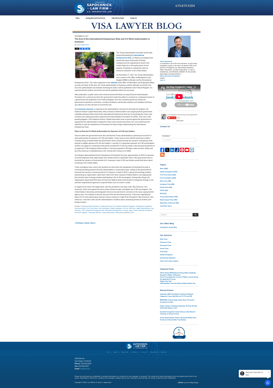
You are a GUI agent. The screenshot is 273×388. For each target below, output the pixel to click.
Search (195, 214)
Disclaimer (134, 352)
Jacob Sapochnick (166, 61)
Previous (79, 223)
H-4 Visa (125, 208)
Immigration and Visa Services (95, 18)
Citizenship (163, 251)
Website (115, 352)
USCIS (164, 190)
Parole (136, 210)
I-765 (82, 210)
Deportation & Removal (169, 203)
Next (93, 223)
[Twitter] (167, 150)
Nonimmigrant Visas (168, 200)
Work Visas (130, 212)
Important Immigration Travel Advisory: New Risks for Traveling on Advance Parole (177, 313)
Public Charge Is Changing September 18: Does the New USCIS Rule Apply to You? (178, 307)
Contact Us (133, 18)
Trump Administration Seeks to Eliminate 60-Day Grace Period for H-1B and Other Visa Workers (178, 319)
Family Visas (166, 187)
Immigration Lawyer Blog (168, 227)
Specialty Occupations (145, 210)
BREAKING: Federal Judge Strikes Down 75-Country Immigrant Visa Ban (177, 301)
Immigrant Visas (167, 184)
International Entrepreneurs (113, 210)
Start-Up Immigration (81, 212)
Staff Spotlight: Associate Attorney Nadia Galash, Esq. (178, 283)
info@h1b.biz (85, 369)
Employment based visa (107, 206)
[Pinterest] (182, 150)
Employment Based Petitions (90, 206)
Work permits (120, 212)
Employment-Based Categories (125, 206)
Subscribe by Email (118, 18)
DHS (163, 193)
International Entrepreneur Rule (94, 210)
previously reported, (85, 109)
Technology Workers (94, 212)
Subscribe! (179, 121)
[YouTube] (186, 150)
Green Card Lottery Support (169, 261)
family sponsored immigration (170, 76)
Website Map (154, 352)
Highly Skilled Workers (143, 208)
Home (77, 18)
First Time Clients (92, 208)
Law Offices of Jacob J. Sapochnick (99, 382)
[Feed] (162, 155)
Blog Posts (163, 352)
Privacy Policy (124, 352)
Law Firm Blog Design (188, 382)
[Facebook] (162, 150)
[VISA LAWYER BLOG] (136, 26)
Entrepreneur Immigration (144, 206)
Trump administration (108, 212)
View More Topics (166, 206)
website (114, 82)
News (131, 210)
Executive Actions (80, 208)
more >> (163, 80)
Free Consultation (104, 208)
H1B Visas (132, 208)
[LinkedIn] (172, 150)
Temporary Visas (165, 242)
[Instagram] (191, 150)
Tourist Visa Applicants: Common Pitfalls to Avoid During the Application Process (179, 278)
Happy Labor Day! (166, 281)
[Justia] (177, 150)
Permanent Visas (165, 245)
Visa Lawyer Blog (93, 7)
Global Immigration (116, 208)
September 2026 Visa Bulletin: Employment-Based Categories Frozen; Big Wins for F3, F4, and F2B (176, 295)
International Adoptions (168, 258)
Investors (126, 210)
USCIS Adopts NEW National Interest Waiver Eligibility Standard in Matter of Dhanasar (178, 274)
